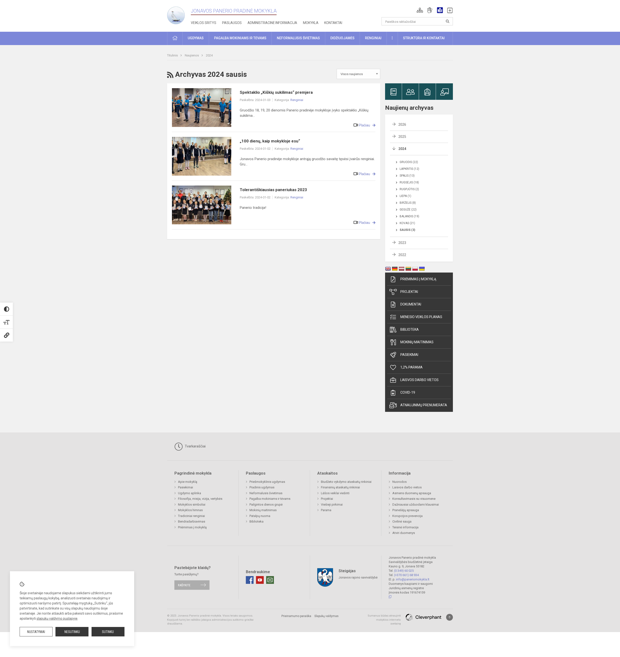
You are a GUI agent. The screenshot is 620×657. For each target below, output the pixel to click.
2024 (209, 55)
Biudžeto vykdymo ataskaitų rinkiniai (346, 482)
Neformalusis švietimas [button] (298, 38)
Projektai (409, 292)
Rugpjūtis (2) (409, 189)
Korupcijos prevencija (407, 516)
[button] (420, 10)
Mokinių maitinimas (417, 342)
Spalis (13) (407, 175)
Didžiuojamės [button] (342, 38)
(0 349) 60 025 (404, 570)
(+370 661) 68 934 (406, 575)
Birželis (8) (408, 202)
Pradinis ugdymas (261, 487)
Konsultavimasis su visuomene (413, 499)
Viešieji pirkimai (332, 504)
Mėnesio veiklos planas (421, 317)
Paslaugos (232, 23)
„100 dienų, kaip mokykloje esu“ (270, 141)
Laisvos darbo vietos (419, 380)
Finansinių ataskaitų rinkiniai (340, 487)
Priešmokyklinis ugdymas (267, 482)
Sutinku (108, 632)
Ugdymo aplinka (189, 493)
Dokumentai (410, 304)
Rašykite (184, 585)
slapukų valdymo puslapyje (57, 618)
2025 (402, 137)
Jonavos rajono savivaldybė (358, 577)
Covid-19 (407, 392)
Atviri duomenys (403, 533)
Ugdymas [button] (196, 38)
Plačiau (364, 125)
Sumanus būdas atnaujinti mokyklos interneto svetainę (384, 619)
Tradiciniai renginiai (191, 516)
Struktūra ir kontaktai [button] (424, 38)
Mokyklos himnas (190, 510)
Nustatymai (36, 632)
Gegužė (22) (408, 209)
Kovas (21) (407, 223)
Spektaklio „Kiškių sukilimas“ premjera (276, 92)
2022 (402, 255)
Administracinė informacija (272, 23)
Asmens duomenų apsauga (411, 493)
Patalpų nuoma (259, 516)
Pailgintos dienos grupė (266, 504)
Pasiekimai (409, 355)
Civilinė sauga (401, 521)
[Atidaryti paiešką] (447, 21)
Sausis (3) (407, 230)
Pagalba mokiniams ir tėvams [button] (240, 38)
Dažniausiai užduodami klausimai (415, 504)
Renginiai (296, 100)
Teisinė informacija (405, 527)
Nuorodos (399, 482)
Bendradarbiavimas (191, 521)
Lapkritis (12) (409, 169)
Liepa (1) (405, 196)
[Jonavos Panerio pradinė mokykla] (179, 14)
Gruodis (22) (409, 162)
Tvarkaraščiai (195, 446)
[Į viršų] (449, 617)
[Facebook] (250, 580)
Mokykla (310, 23)
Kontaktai (333, 23)
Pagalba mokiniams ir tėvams (269, 499)
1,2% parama (411, 367)
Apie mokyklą (187, 482)
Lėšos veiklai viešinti (335, 493)
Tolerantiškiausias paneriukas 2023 (273, 189)
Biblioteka (409, 329)
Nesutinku (72, 632)
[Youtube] (260, 580)
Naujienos (192, 55)
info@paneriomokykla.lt (412, 579)
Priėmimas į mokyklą (418, 279)
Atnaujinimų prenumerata (423, 405)
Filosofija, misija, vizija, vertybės (200, 499)
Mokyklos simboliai (191, 504)
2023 (402, 243)
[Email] (270, 580)
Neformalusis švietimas (265, 493)
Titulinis (172, 55)
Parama (326, 510)
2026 (402, 124)
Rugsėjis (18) (409, 182)
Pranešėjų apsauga (405, 510)
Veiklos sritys (203, 23)
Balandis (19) (409, 216)
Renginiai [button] (373, 38)
